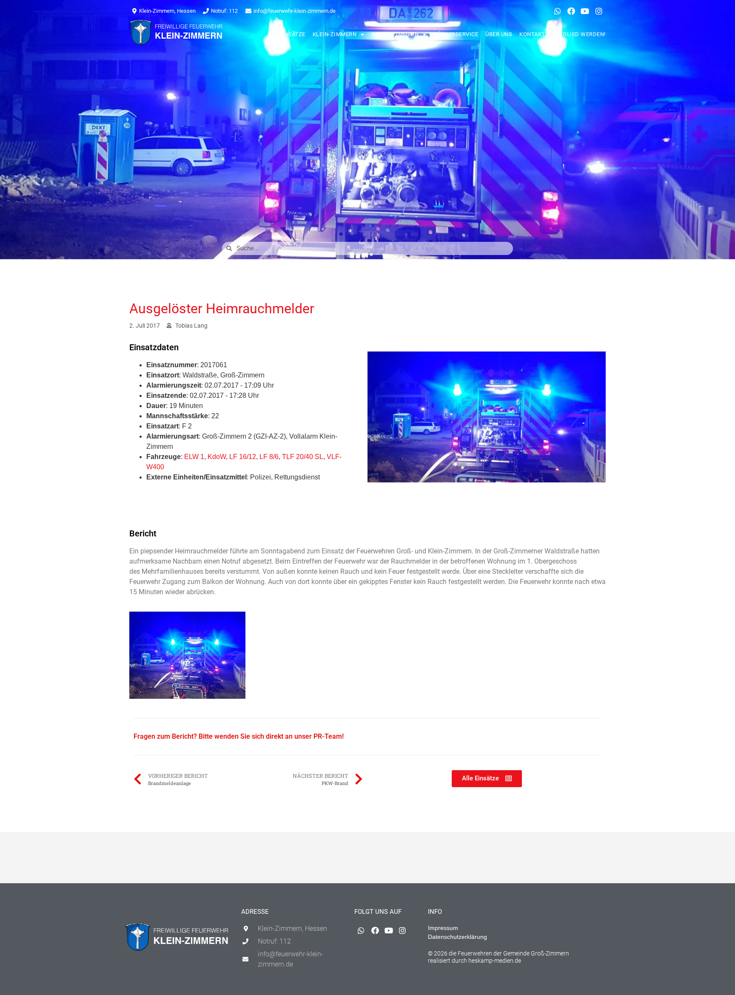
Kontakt (532, 34)
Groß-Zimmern (395, 34)
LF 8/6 (269, 456)
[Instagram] (599, 11)
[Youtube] (585, 11)
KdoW (217, 456)
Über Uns (498, 34)
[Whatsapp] (557, 11)
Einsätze (292, 34)
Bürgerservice (456, 34)
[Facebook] (571, 11)
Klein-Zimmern (335, 34)
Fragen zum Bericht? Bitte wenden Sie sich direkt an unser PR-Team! (239, 736)
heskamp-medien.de (494, 960)
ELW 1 (194, 456)
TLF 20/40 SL (302, 456)
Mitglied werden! (579, 34)
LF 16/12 (242, 456)
